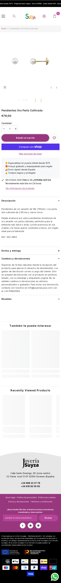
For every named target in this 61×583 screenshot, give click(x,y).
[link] (15, 371)
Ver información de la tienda (20, 188)
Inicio (3, 28)
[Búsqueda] (14, 16)
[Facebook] (22, 525)
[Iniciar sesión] (44, 16)
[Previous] (51, 87)
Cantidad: (6, 123)
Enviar (48, 518)
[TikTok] (38, 525)
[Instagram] (30, 525)
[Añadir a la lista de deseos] (54, 138)
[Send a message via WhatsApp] (55, 577)
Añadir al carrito (25, 138)
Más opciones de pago (30, 153)
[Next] (56, 87)
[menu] (3, 16)
